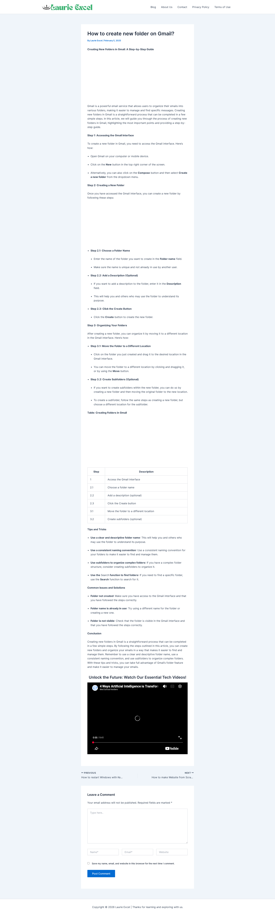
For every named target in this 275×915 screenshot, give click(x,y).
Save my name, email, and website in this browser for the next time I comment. (133, 863)
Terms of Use (222, 7)
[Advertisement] (137, 77)
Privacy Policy (200, 7)
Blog (153, 7)
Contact (182, 7)
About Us (166, 7)
